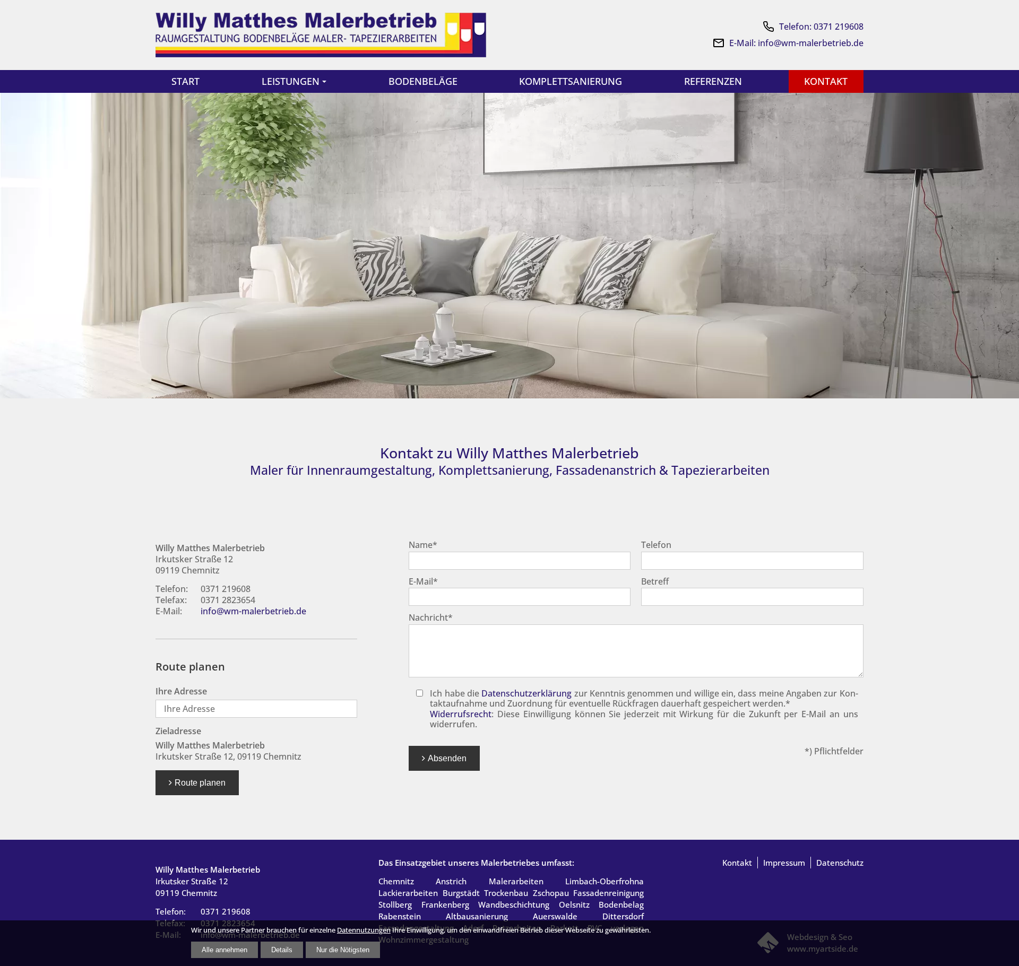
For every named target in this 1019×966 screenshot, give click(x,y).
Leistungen (290, 81)
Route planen (200, 782)
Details (281, 950)
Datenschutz (839, 862)
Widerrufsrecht (460, 714)
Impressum (784, 862)
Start (185, 81)
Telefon (656, 545)
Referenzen (713, 81)
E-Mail (423, 581)
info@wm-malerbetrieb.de (253, 611)
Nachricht (431, 617)
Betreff (655, 581)
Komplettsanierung (570, 81)
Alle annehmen (224, 950)
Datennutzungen (364, 930)
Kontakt (826, 81)
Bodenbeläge (422, 81)
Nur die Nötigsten (342, 950)
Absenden (447, 758)
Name (423, 545)
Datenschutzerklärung (526, 693)
